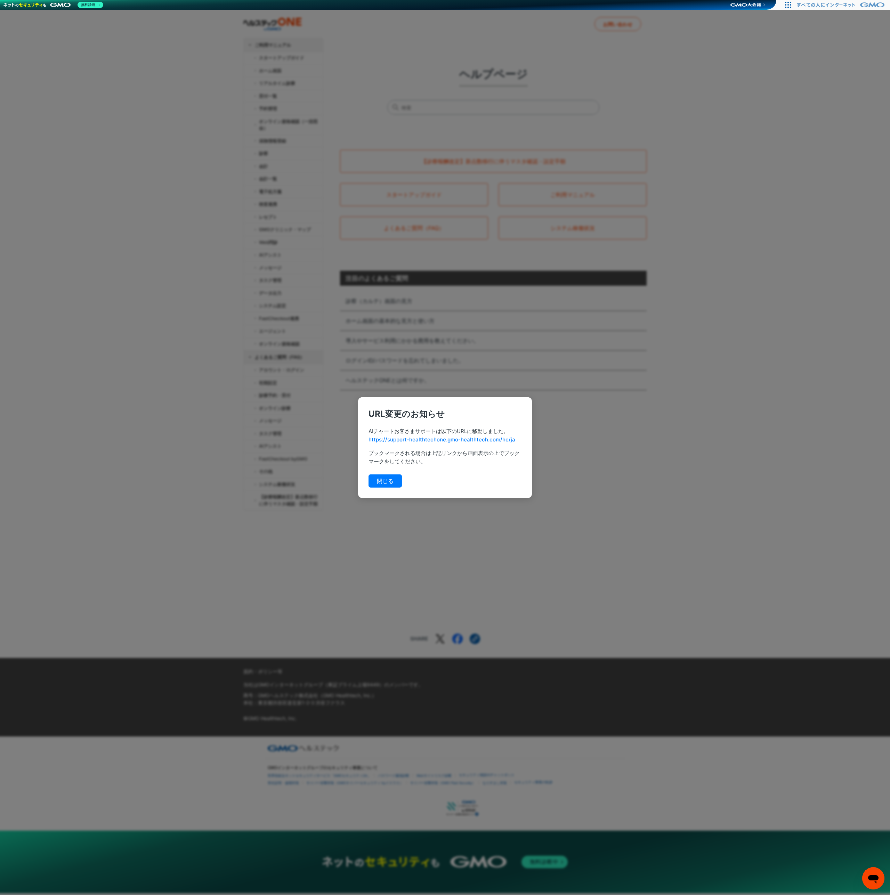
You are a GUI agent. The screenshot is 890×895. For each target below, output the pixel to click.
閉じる (385, 480)
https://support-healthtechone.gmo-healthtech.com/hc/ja (442, 439)
